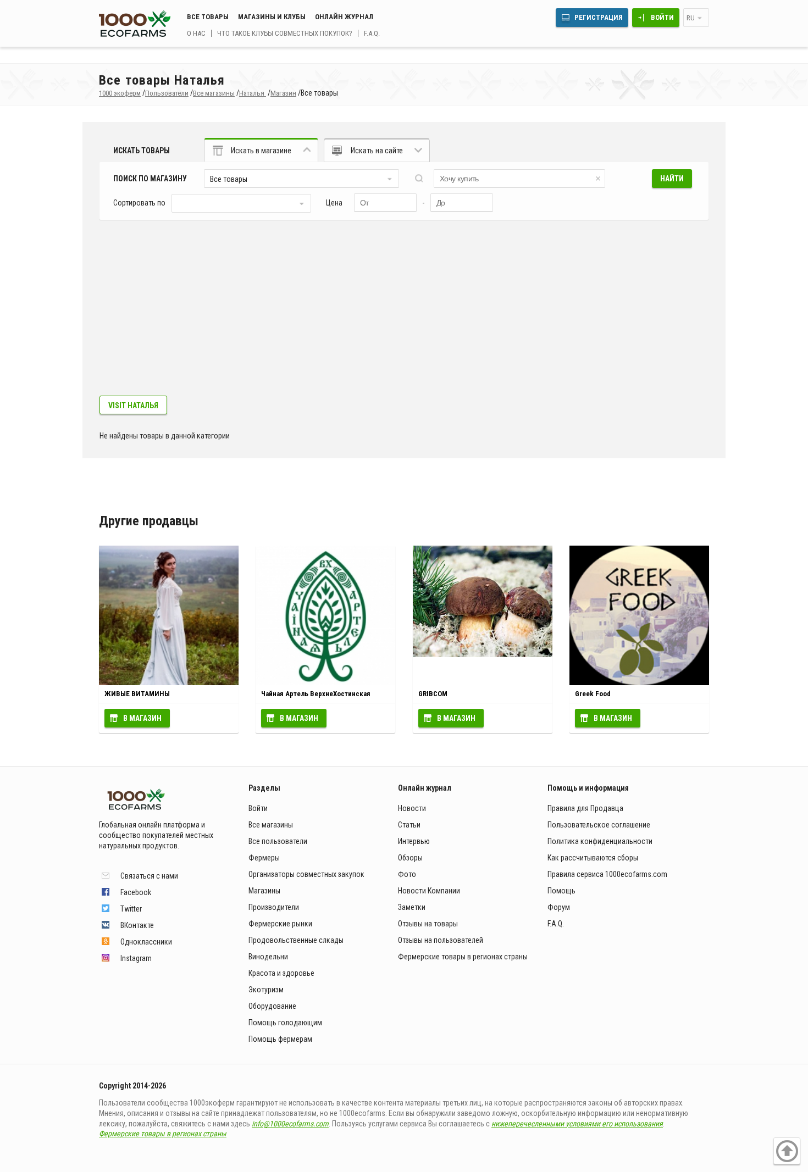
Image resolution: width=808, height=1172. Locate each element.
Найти (672, 178)
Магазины (264, 890)
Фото (407, 874)
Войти (662, 17)
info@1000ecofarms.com (290, 1123)
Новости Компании (429, 890)
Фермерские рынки (280, 923)
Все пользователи (277, 841)
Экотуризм (266, 989)
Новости (412, 808)
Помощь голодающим (285, 1022)
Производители (273, 907)
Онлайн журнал (344, 17)
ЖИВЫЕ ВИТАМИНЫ (137, 694)
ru (691, 18)
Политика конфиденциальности (599, 841)
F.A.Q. (372, 33)
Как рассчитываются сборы (592, 857)
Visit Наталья (133, 405)
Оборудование (272, 1006)
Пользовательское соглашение (598, 824)
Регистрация (598, 17)
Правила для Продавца (585, 808)
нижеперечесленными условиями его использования (577, 1123)
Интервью (414, 841)
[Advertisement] (404, 313)
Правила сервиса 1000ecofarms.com (607, 874)
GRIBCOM (432, 694)
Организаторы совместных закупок (306, 874)
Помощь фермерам (280, 1039)
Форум (558, 907)
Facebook (135, 892)
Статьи (409, 824)
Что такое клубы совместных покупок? (284, 33)
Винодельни (268, 956)
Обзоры (410, 857)
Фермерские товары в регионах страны (463, 956)
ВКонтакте (137, 925)
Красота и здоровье (281, 973)
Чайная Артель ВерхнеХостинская (315, 694)
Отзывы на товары (428, 923)
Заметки (411, 907)
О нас (196, 33)
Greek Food (593, 694)
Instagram (136, 958)
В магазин (142, 718)
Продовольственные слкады (296, 940)
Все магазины (270, 824)
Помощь (561, 890)
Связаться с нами (149, 875)
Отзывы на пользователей (440, 940)
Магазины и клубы (272, 17)
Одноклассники (146, 941)
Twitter (131, 908)
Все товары (208, 17)
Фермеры (264, 857)
